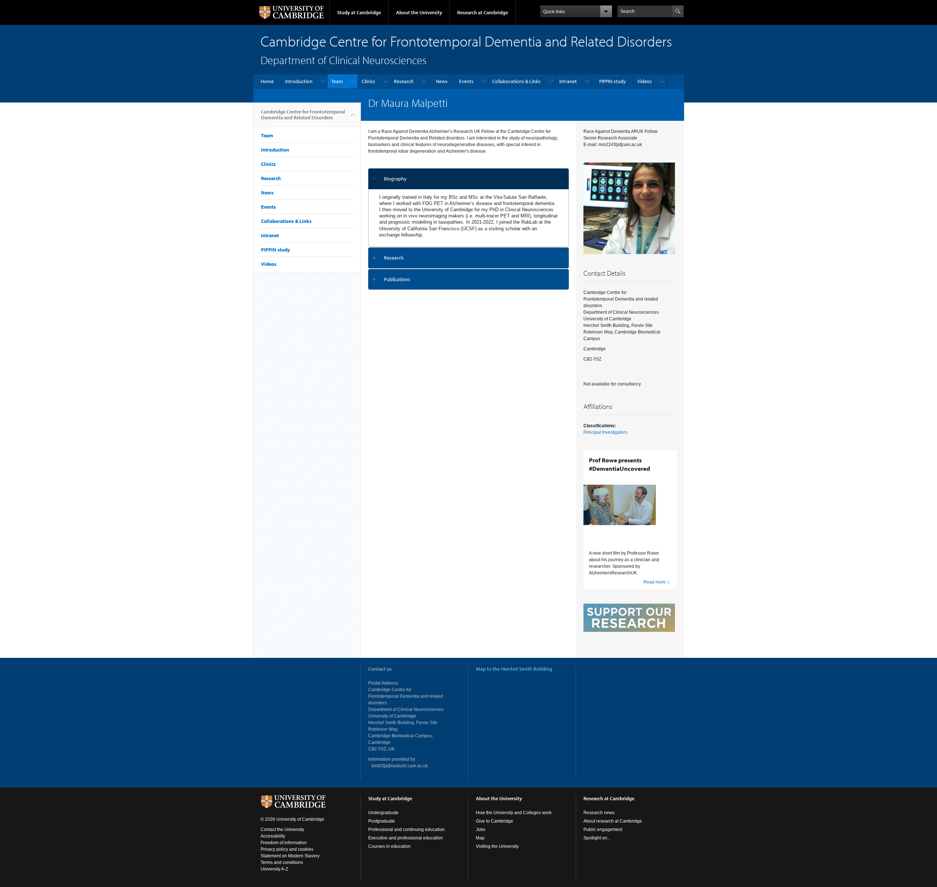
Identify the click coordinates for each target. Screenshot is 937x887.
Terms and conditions (282, 862)
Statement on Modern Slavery (290, 855)
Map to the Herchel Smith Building (514, 669)
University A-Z (274, 869)
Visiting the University (497, 846)
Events (466, 81)
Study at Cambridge (359, 12)
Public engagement (602, 829)
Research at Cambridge (482, 12)
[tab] (468, 178)
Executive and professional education (405, 838)
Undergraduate (383, 812)
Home (267, 81)
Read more (654, 582)
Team (337, 81)
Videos (644, 81)
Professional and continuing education (406, 829)
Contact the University (282, 829)
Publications (397, 279)
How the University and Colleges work (514, 812)
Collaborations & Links (516, 81)
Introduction (299, 81)
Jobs (480, 829)
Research (404, 81)
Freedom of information (284, 842)
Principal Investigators (605, 432)
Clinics (368, 81)
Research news (599, 812)
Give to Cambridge (494, 821)
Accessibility (273, 836)
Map (480, 838)
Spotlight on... (597, 838)
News (442, 81)
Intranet (568, 81)
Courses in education (389, 846)
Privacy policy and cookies (287, 849)
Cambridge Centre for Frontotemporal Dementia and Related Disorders (303, 114)
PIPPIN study (612, 81)
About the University (419, 12)
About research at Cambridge (612, 821)
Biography (395, 178)
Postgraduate (381, 821)
